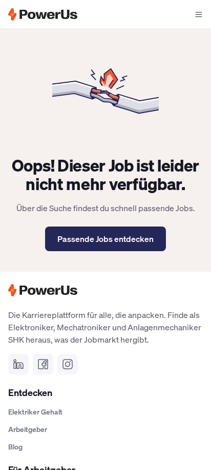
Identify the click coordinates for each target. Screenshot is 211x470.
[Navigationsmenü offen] (199, 14)
